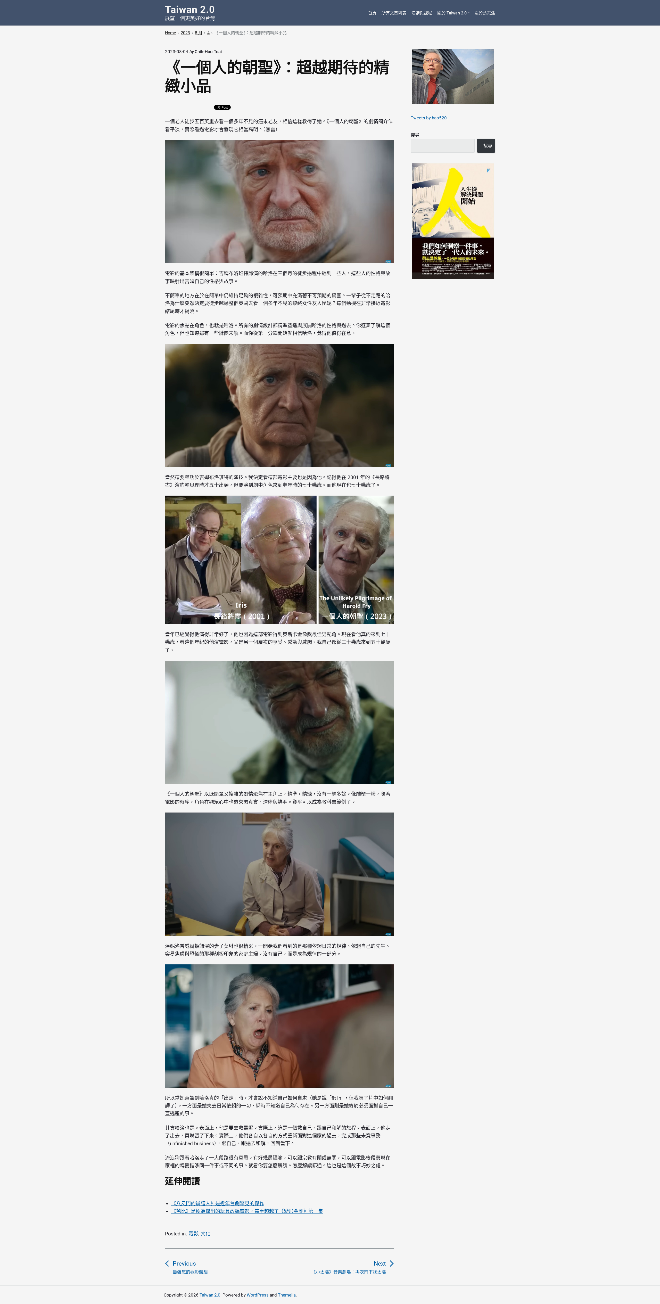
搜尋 (415, 135)
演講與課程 (421, 13)
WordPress (258, 1295)
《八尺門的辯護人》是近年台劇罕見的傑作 (217, 1204)
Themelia (287, 1295)
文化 (205, 1234)
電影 (193, 1234)
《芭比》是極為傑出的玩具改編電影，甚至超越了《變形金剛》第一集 (247, 1211)
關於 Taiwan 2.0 (452, 13)
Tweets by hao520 (429, 117)
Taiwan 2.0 (210, 1295)
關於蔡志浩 (484, 13)
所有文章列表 (394, 13)
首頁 (372, 13)
